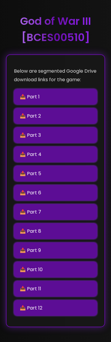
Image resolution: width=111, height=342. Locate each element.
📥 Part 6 (30, 192)
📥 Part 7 (30, 212)
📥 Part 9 (30, 250)
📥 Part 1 (30, 96)
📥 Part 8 (30, 231)
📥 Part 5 (30, 173)
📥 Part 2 (30, 116)
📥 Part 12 (31, 307)
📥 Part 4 (30, 154)
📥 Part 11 (30, 288)
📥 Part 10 (31, 269)
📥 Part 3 (30, 135)
